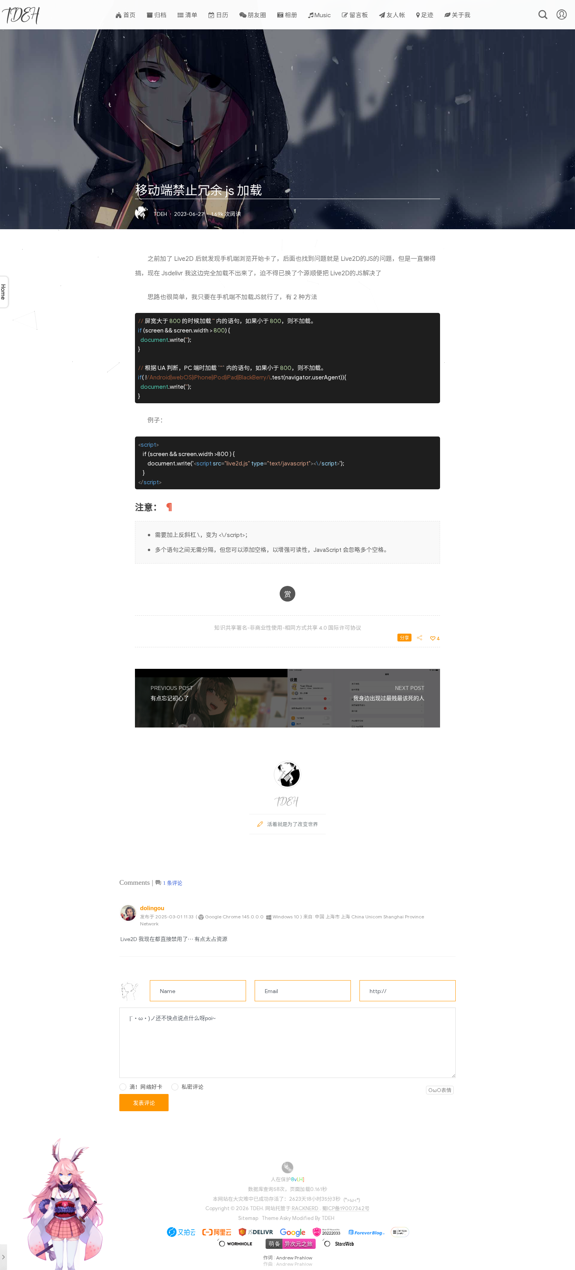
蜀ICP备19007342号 (346, 1208)
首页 (129, 14)
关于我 (461, 14)
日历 (221, 14)
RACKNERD (305, 1208)
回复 (448, 916)
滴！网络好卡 (145, 1086)
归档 (160, 14)
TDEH (22, 14)
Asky (285, 1217)
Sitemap (248, 1217)
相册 (290, 14)
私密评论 (192, 1086)
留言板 (358, 14)
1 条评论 (172, 883)
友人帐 (395, 14)
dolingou (152, 908)
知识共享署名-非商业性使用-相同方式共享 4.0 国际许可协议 (287, 627)
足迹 (426, 14)
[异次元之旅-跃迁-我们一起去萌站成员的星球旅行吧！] (288, 1246)
